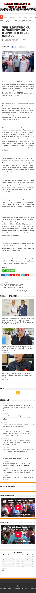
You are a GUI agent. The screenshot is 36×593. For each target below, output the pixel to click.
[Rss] (18, 392)
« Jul (2, 571)
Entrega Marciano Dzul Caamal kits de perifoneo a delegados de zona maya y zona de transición (14, 285)
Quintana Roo (15, 40)
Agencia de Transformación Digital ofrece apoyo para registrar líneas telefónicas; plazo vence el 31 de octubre (18, 348)
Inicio (1, 20)
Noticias (9, 40)
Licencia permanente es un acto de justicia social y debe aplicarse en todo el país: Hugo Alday (17, 375)
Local (6, 20)
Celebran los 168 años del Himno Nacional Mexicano (22, 290)
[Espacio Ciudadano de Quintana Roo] (18, 6)
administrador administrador (11, 39)
